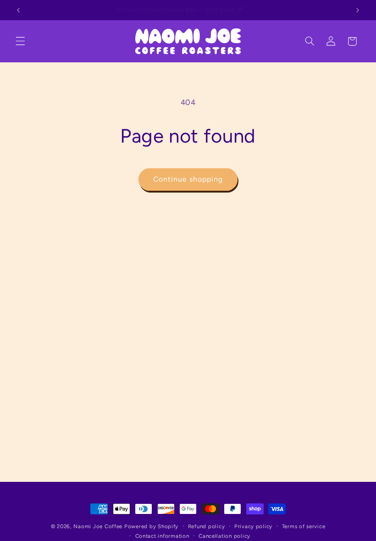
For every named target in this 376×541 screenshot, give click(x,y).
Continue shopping (188, 179)
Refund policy (206, 526)
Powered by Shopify (151, 526)
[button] (20, 41)
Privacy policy (253, 526)
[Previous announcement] (18, 10)
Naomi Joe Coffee (97, 526)
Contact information (162, 536)
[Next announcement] (358, 10)
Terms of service (304, 526)
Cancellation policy (224, 536)
